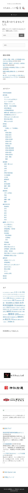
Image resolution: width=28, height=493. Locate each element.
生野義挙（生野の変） (10, 249)
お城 (5, 168)
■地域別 (5, 191)
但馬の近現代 (9, 154)
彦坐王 (4, 307)
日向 (6, 240)
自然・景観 (8, 157)
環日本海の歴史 (8, 119)
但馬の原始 (8, 132)
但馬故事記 (7, 262)
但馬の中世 (8, 141)
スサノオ (19, 292)
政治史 (6, 188)
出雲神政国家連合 (9, 110)
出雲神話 (7, 237)
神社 (5, 181)
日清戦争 (18, 307)
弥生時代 (21, 305)
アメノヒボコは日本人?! (10, 99)
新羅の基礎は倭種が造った (10, 71)
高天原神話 (8, 235)
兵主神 (5, 300)
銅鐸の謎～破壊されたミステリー (13, 112)
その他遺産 (7, 175)
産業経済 (6, 179)
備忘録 (5, 276)
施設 (6, 159)
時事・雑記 (10, 309)
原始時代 (6, 206)
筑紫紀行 (6, 231)
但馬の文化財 (9, 139)
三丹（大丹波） (8, 193)
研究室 (5, 124)
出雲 (5, 197)
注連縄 (21, 309)
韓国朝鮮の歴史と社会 (10, 255)
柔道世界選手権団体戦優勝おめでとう (13, 432)
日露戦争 (23, 307)
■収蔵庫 (5, 162)
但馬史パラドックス (9, 260)
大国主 (18, 303)
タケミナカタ (20, 294)
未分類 (5, 278)
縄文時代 (16, 311)
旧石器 (5, 309)
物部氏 (10, 311)
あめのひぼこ (7, 267)
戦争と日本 (7, 244)
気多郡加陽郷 (16, 309)
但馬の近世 (8, 152)
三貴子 (4, 298)
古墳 (5, 166)
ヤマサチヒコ (13, 296)
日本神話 (6, 233)
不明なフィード (9, 477)
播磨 (5, 202)
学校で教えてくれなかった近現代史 (14, 253)
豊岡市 (13, 314)
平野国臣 (6, 242)
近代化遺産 (7, 184)
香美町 (11, 322)
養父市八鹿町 (17, 319)
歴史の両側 (7, 269)
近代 (5, 215)
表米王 (6, 314)
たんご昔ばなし (8, 226)
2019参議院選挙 (7, 444)
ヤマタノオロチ (20, 296)
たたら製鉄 (11, 292)
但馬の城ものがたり (9, 247)
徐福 (9, 307)
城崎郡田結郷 (19, 300)
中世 (5, 211)
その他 (6, 177)
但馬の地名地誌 (8, 173)
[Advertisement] (15, 355)
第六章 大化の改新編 (10, 106)
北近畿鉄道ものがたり (10, 115)
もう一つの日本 (8, 101)
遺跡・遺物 (7, 186)
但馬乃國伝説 (7, 108)
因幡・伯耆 (7, 199)
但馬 (5, 130)
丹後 (5, 195)
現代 (5, 217)
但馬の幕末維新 (9, 148)
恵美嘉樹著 (13, 307)
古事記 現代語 (8, 251)
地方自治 (10, 300)
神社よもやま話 (8, 121)
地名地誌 (7, 146)
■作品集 (5, 95)
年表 (5, 219)
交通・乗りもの (8, 164)
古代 (5, 208)
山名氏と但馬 (7, 273)
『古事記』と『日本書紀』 (11, 128)
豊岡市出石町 (7, 317)
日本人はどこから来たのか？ (12, 264)
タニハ (6, 271)
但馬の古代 (8, 137)
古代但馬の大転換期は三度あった (12, 67)
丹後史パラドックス (9, 104)
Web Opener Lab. (10, 472)
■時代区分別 (6, 204)
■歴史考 (5, 258)
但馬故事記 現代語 (9, 229)
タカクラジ (5, 294)
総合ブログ (7, 428)
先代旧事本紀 (19, 298)
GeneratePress (14, 490)
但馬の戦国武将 (9, 150)
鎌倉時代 (14, 317)
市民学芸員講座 (7, 93)
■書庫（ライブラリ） (9, 222)
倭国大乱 (13, 298)
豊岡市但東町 (22, 314)
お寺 (5, 170)
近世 (5, 213)
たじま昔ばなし (8, 224)
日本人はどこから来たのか (11, 117)
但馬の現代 (8, 135)
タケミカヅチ (12, 294)
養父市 (9, 319)
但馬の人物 (8, 143)
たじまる (6, 97)
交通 (9, 298)
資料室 (5, 126)
